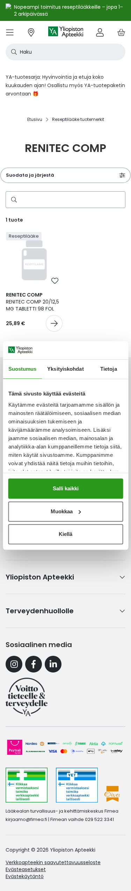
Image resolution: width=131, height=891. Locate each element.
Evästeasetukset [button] (26, 869)
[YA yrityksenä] (27, 697)
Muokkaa (62, 511)
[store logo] (65, 32)
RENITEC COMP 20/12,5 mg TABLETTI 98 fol (32, 301)
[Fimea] (27, 785)
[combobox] (65, 52)
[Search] (13, 199)
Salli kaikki (66, 488)
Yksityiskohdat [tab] (65, 369)
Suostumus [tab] (22, 369)
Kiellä (65, 534)
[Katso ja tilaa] (54, 323)
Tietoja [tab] (108, 369)
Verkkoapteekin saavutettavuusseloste (53, 862)
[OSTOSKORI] (121, 32)
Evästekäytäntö (25, 876)
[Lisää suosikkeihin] (55, 281)
